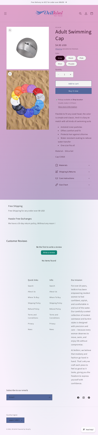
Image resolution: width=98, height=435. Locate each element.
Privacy (31, 323)
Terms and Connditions (33, 316)
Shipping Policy (34, 303)
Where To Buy (33, 297)
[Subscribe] (49, 397)
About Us (32, 291)
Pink (81, 58)
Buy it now (73, 91)
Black (72, 58)
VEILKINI (14, 429)
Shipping (58, 49)
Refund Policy (33, 309)
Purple (71, 64)
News (30, 329)
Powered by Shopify (24, 429)
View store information (67, 107)
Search (31, 286)
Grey (60, 58)
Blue (61, 64)
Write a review (49, 252)
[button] (5, 13)
